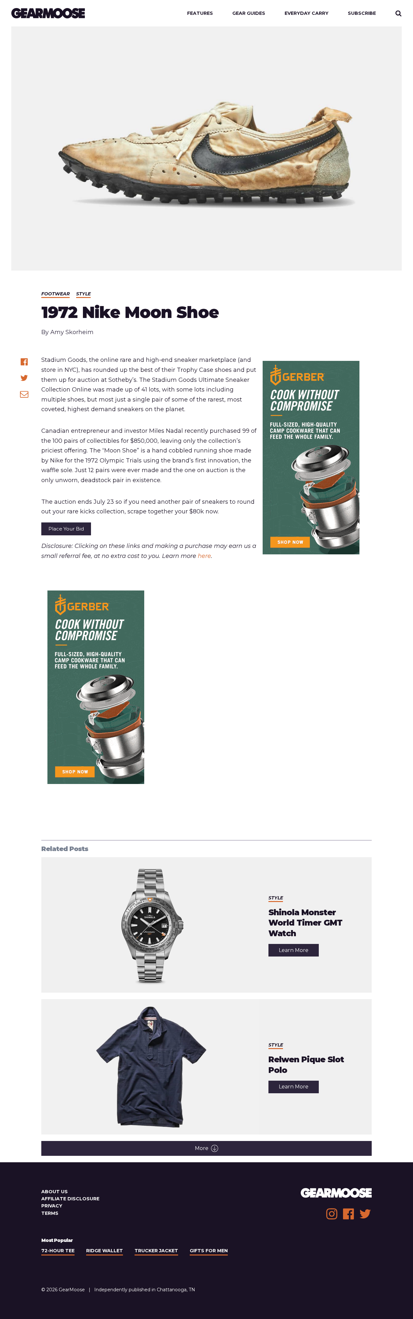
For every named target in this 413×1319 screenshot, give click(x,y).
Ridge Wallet (104, 1251)
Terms (49, 1213)
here (204, 556)
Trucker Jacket (156, 1251)
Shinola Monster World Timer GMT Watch (305, 922)
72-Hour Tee (58, 1251)
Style (83, 294)
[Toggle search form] (398, 13)
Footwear (55, 294)
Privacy (51, 1206)
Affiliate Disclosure (70, 1199)
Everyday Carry (306, 13)
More (201, 1148)
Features (200, 13)
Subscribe (362, 13)
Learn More (299, 952)
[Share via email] (24, 394)
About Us (54, 1192)
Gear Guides (248, 13)
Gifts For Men (209, 1251)
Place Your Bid (66, 529)
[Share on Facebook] (24, 362)
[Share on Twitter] (24, 378)
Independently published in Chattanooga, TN (144, 1290)
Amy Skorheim (72, 332)
